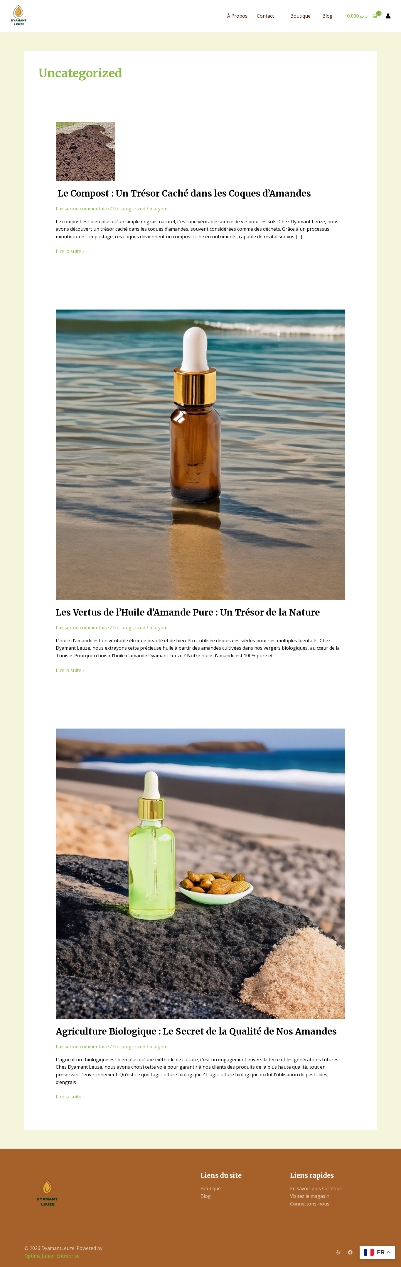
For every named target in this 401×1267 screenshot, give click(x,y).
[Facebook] (350, 1252)
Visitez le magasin (309, 1196)
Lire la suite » (70, 251)
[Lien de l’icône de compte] (388, 16)
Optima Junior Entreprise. (52, 1256)
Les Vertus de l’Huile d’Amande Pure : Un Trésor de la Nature (188, 612)
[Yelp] (338, 1252)
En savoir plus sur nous (316, 1188)
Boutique (300, 16)
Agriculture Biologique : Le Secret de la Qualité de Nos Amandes (196, 1031)
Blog (327, 16)
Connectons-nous (309, 1204)
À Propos (237, 16)
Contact (265, 16)
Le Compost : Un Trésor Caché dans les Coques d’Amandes (183, 193)
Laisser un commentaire (82, 208)
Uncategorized (129, 208)
